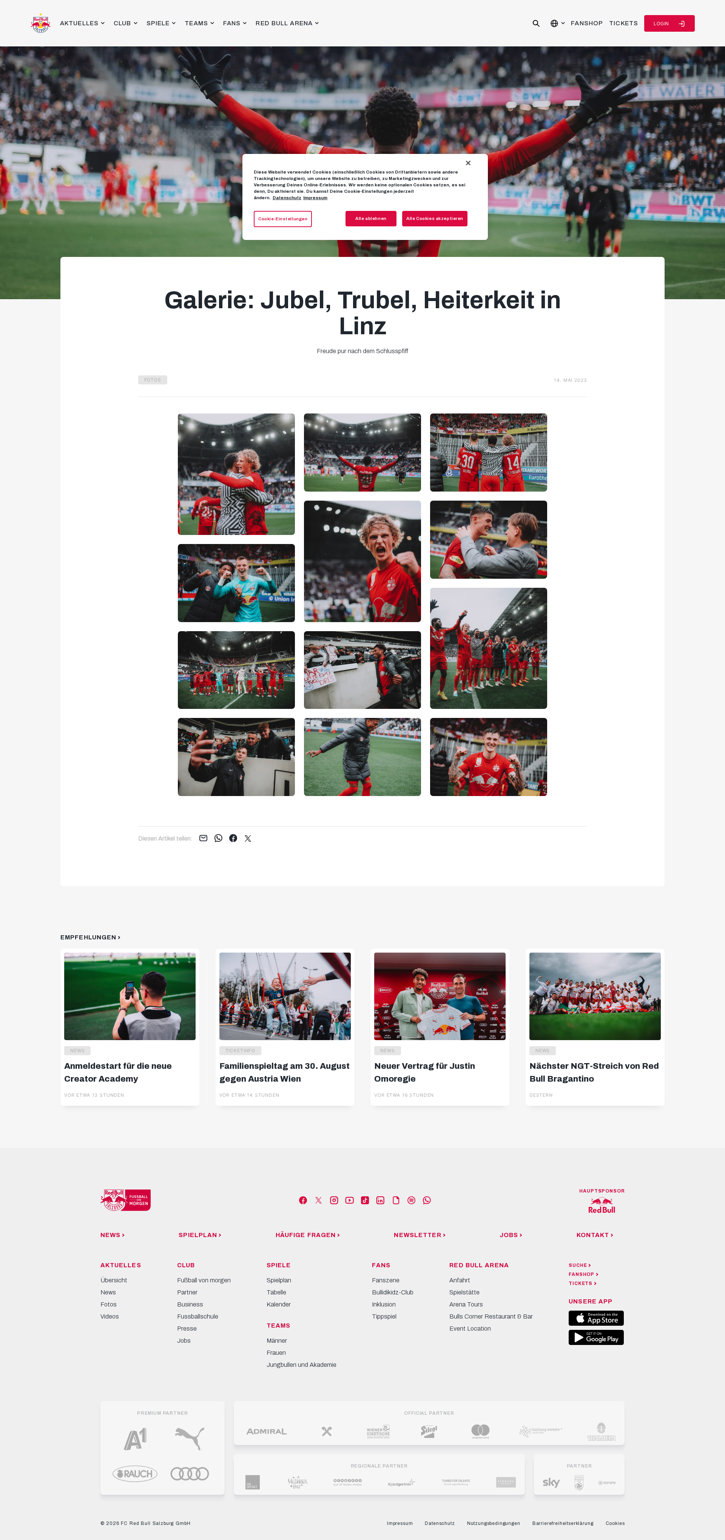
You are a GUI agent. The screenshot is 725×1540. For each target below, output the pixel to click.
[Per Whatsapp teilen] (218, 838)
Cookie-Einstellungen (282, 219)
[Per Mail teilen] (203, 838)
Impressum (315, 197)
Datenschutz (287, 197)
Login (661, 23)
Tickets (623, 23)
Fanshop (587, 23)
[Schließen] (468, 163)
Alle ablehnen (370, 218)
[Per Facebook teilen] (233, 838)
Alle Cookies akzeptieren (434, 218)
